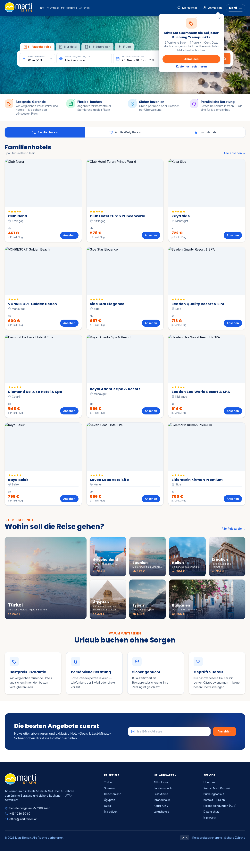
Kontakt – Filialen (214, 800)
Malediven (111, 811)
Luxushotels (161, 811)
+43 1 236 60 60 (19, 813)
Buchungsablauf (214, 794)
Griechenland (112, 794)
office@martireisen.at (23, 819)
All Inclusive (161, 782)
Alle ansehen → (234, 153)
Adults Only (161, 805)
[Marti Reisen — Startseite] (18, 7)
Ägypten (109, 800)
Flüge (127, 46)
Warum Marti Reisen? (217, 788)
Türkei (108, 782)
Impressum (210, 817)
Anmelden (191, 59)
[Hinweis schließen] (219, 18)
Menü (233, 7)
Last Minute (161, 794)
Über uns (209, 782)
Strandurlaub (162, 800)
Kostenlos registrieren (191, 66)
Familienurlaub (163, 788)
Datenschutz (212, 811)
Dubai (108, 805)
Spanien (109, 788)
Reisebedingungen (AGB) (220, 805)
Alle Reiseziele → (233, 528)
